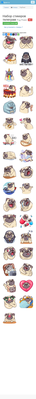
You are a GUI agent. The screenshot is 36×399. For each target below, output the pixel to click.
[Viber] (16, 34)
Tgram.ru (6, 2)
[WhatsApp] (18, 34)
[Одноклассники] (9, 34)
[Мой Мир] (11, 34)
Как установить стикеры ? (13, 27)
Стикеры (15, 7)
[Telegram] (4, 34)
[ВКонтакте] (6, 34)
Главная (6, 7)
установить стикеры (9, 23)
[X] (13, 34)
